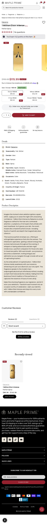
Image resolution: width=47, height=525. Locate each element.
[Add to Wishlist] (43, 22)
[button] (7, 32)
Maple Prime (26, 511)
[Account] (37, 3)
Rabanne (20, 14)
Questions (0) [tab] (34, 319)
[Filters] (4, 326)
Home (3, 14)
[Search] (4, 8)
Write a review (23, 336)
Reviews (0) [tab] (12, 319)
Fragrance (11, 14)
